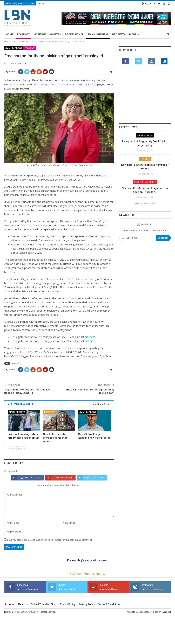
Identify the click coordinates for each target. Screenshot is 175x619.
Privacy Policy (87, 604)
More (132, 34)
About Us (23, 604)
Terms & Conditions (109, 604)
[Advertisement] (145, 95)
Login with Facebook (30, 477)
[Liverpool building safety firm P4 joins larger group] (24, 420)
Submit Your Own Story (44, 604)
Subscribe (163, 238)
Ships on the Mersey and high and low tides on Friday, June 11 (27, 391)
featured (15, 363)
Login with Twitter (94, 477)
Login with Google (63, 477)
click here (90, 337)
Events (42, 3)
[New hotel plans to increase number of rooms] (59, 420)
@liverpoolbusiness (94, 560)
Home (9, 34)
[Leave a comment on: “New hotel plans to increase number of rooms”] (152, 173)
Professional (74, 34)
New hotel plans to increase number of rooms (55, 438)
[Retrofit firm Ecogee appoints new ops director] (94, 420)
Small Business (98, 34)
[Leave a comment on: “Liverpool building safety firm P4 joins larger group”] (152, 150)
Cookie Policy (67, 604)
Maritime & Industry (47, 34)
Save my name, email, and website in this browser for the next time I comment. (49, 539)
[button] (116, 18)
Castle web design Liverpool (157, 611)
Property (118, 34)
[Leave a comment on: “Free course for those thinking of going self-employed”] (111, 71)
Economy (23, 34)
